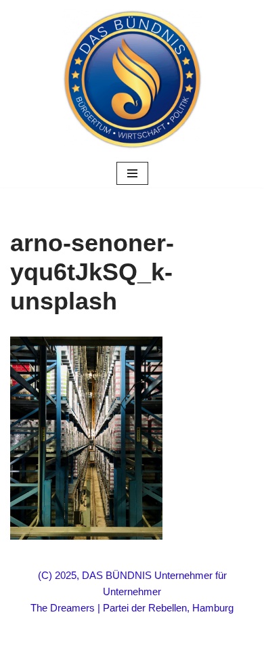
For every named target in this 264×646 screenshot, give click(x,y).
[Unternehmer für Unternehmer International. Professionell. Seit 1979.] (132, 79)
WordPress (183, 632)
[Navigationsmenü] (132, 173)
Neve (68, 632)
